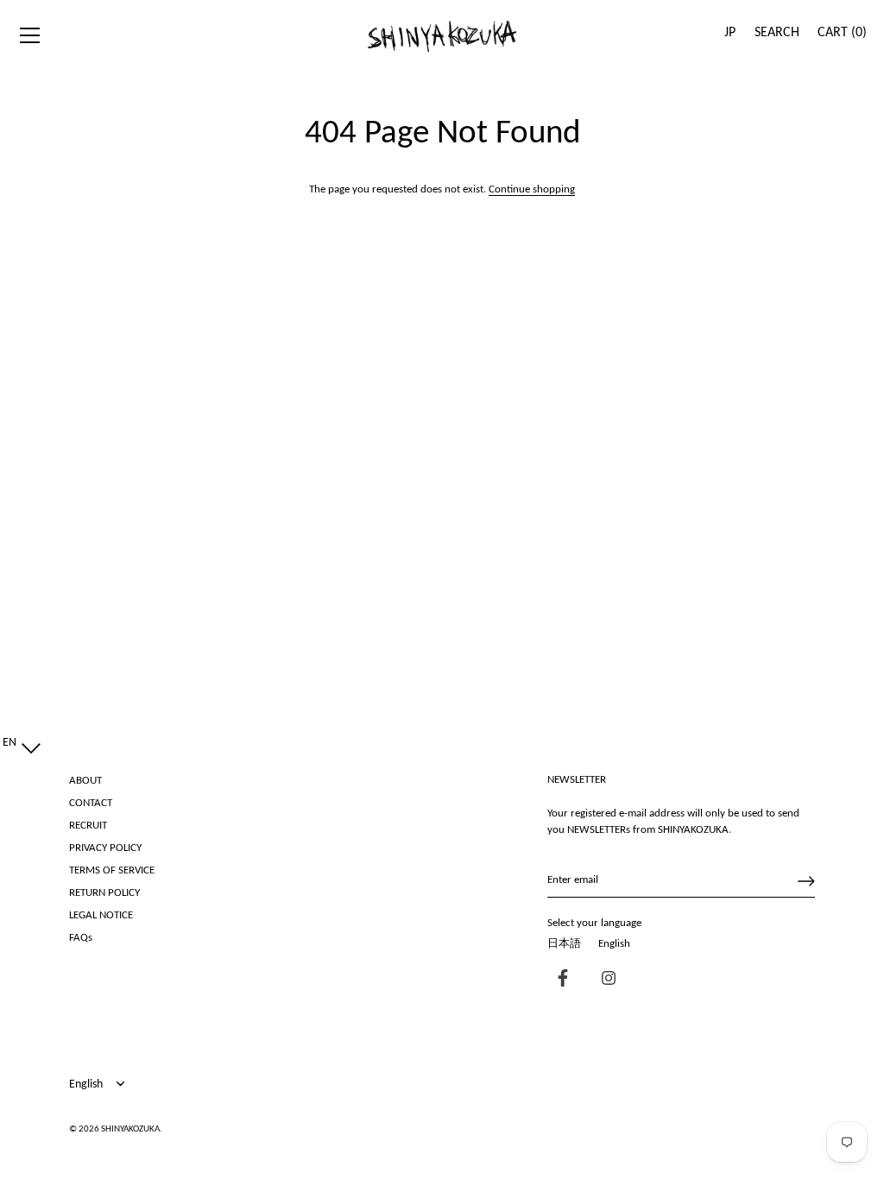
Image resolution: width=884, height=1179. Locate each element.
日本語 (564, 943)
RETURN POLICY (104, 892)
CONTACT (90, 803)
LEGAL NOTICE (101, 915)
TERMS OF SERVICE (112, 870)
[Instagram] (604, 980)
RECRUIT (88, 825)
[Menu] (30, 35)
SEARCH (777, 33)
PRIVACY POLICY (105, 848)
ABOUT (85, 780)
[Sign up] (806, 881)
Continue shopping (532, 189)
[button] (17, 743)
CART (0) (842, 33)
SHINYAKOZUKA (130, 1129)
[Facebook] (558, 980)
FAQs (80, 937)
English (614, 943)
